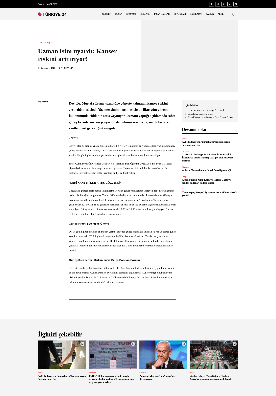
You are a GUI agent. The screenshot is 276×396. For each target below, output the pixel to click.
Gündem (42, 43)
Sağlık (50, 43)
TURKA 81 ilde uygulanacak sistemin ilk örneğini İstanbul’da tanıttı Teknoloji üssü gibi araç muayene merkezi (207, 157)
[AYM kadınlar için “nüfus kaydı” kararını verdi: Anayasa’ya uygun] (62, 354)
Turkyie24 (67, 68)
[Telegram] (41, 142)
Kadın (184, 139)
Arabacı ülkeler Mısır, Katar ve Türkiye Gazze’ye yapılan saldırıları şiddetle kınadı (206, 181)
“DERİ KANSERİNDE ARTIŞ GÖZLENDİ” (206, 110)
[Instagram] (217, 4)
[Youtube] (235, 4)
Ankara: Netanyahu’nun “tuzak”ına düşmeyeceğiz (207, 170)
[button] (234, 14)
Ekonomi (185, 151)
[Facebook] (211, 4)
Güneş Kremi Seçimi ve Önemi (200, 114)
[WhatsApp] (41, 129)
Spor (184, 189)
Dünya (184, 176)
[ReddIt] (41, 136)
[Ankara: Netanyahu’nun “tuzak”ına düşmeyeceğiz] (163, 354)
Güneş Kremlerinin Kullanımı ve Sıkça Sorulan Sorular (210, 117)
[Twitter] (223, 4)
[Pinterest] (229, 4)
